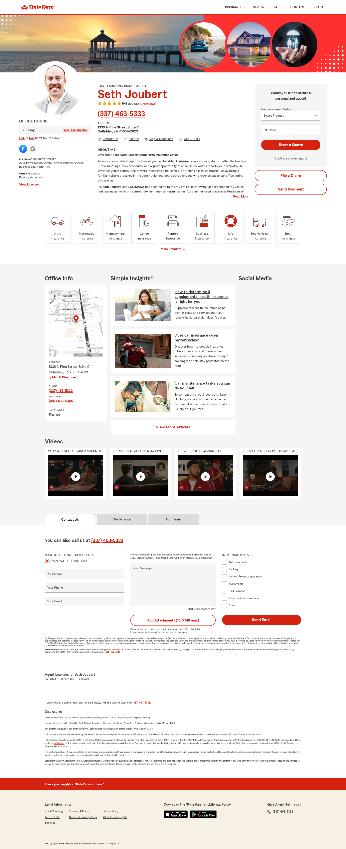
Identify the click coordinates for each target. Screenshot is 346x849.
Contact (297, 7)
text (31, 138)
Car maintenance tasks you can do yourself (202, 385)
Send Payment (291, 189)
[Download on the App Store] (176, 814)
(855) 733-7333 (112, 652)
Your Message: (142, 568)
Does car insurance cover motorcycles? (197, 337)
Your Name (54, 574)
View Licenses (29, 184)
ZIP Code (270, 130)
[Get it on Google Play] (203, 814)
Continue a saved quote (291, 158)
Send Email (262, 620)
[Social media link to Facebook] (23, 149)
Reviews (259, 7)
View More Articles (173, 427)
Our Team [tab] (173, 519)
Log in (318, 7)
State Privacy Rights (115, 817)
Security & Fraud (79, 811)
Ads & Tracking (54, 811)
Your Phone (80, 561)
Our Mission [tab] (122, 519)
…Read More (239, 196)
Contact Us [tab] (70, 519)
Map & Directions (64, 377)
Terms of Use (52, 817)
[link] (38, 7)
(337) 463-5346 (61, 401)
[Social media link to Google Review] (33, 149)
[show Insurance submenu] (244, 7)
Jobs (278, 7)
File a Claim (291, 176)
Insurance (233, 7)
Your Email (57, 561)
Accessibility (110, 811)
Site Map (50, 822)
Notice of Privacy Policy (83, 817)
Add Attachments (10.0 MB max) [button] (173, 620)
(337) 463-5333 (121, 114)
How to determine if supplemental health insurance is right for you (201, 297)
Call (22, 138)
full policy (59, 743)
